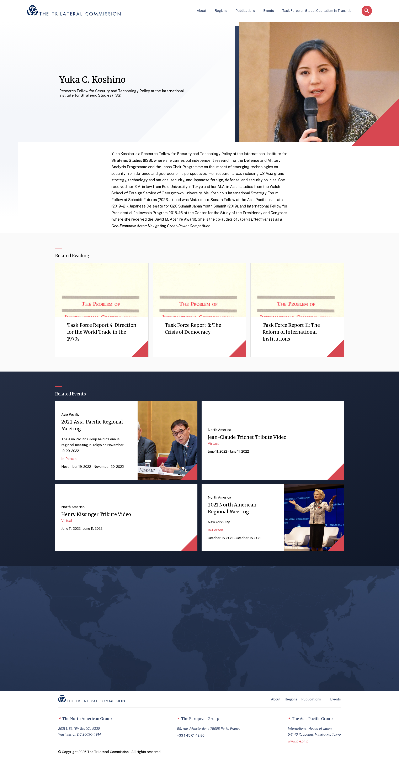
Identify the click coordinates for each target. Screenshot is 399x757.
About (201, 11)
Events (268, 11)
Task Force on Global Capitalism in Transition (317, 11)
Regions (221, 11)
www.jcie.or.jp (298, 741)
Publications (245, 11)
